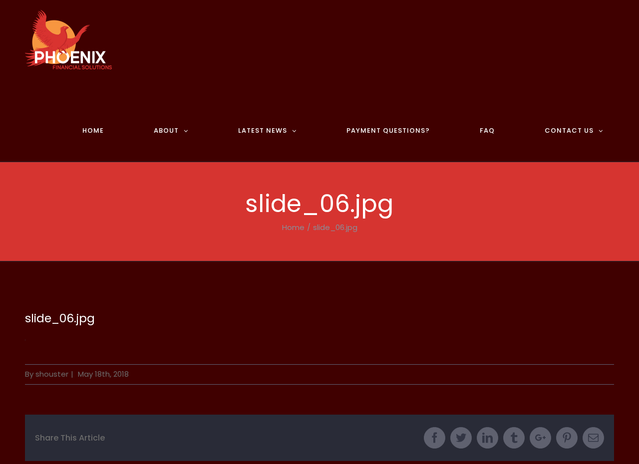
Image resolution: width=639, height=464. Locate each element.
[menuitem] (107, 120)
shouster (51, 374)
